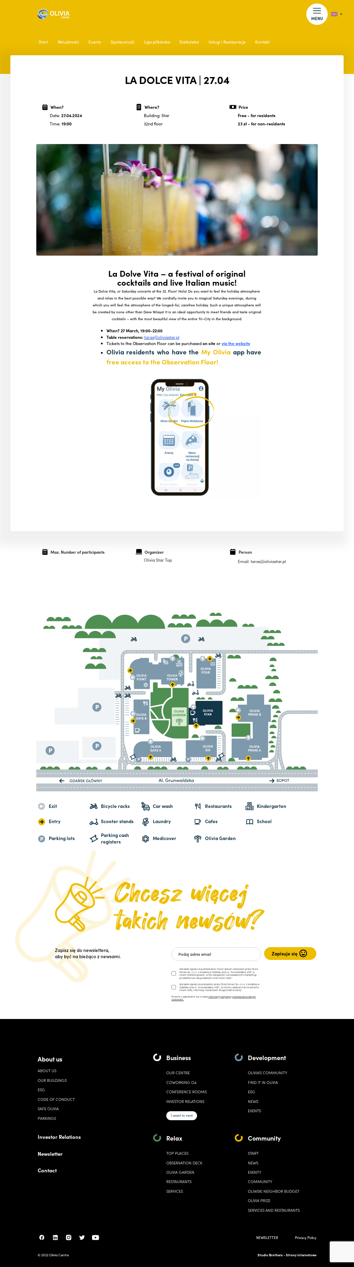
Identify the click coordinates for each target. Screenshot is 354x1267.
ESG (41, 1089)
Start (43, 42)
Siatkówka (189, 42)
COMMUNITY (260, 1181)
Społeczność (122, 42)
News (253, 1101)
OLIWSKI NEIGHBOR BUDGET (273, 1191)
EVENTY (254, 1172)
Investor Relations (59, 1136)
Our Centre (178, 1072)
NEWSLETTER (267, 1237)
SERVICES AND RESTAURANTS (274, 1210)
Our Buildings (52, 1080)
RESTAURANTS (179, 1181)
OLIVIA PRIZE (259, 1200)
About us (50, 1059)
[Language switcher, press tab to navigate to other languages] (337, 14)
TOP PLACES (177, 1153)
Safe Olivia (48, 1108)
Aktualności (68, 42)
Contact (47, 1170)
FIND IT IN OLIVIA (263, 1082)
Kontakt (262, 42)
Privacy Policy (305, 1237)
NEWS (253, 1162)
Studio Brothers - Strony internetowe (287, 1254)
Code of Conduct (56, 1099)
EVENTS (254, 1110)
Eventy (94, 42)
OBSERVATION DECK (184, 1162)
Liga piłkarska (157, 42)
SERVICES (174, 1191)
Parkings (47, 1118)
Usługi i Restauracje (227, 42)
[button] (316, 14)
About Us (47, 1070)
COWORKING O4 (181, 1082)
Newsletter (50, 1153)
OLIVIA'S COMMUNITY (267, 1072)
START (253, 1153)
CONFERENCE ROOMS (186, 1091)
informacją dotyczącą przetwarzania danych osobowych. (213, 998)
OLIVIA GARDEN (180, 1172)
